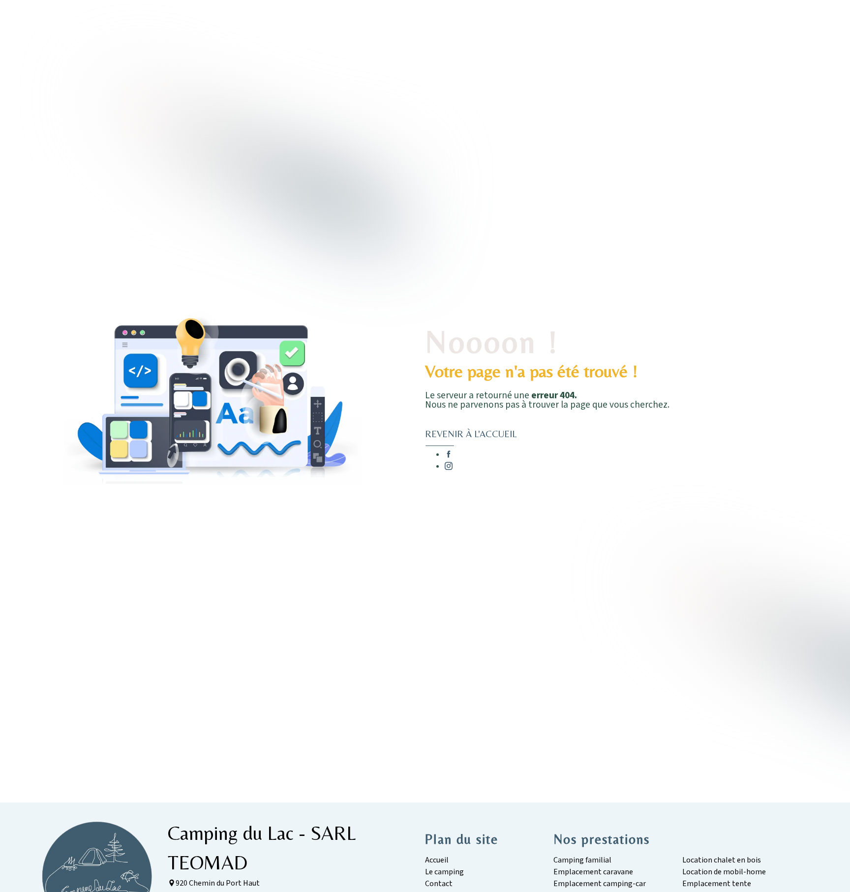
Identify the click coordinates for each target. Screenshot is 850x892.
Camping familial (582, 860)
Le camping (444, 871)
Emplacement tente (716, 883)
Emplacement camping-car (599, 883)
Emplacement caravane (593, 871)
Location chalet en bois (721, 860)
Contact (439, 883)
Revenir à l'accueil (470, 433)
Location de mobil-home (724, 871)
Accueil (437, 860)
